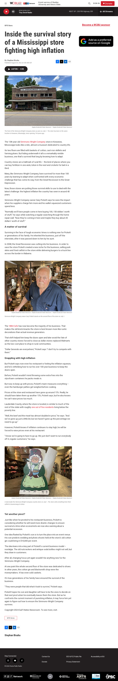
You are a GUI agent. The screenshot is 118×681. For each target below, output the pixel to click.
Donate (108, 3)
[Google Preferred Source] (96, 41)
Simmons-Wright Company (33, 142)
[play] (6, 11)
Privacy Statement (73, 662)
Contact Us (46, 656)
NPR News (9, 25)
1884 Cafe (13, 326)
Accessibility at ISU (98, 656)
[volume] (13, 11)
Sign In (96, 3)
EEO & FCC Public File (73, 656)
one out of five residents (42, 407)
